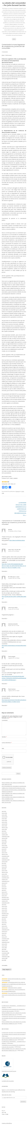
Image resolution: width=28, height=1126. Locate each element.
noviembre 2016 (5, 899)
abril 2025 (4, 811)
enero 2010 (4, 945)
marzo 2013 (4, 911)
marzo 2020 (4, 845)
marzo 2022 (4, 825)
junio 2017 (4, 886)
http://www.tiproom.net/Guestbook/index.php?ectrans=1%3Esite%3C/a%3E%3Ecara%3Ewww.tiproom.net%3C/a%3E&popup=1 (14, 678)
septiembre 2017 (5, 881)
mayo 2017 (4, 888)
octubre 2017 (5, 879)
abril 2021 (4, 831)
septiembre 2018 (5, 859)
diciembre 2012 (5, 913)
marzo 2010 (4, 944)
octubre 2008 (5, 954)
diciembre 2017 (5, 876)
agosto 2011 (4, 931)
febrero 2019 (5, 854)
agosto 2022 (4, 824)
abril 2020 (4, 843)
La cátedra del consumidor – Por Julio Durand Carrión (14, 4)
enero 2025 (4, 815)
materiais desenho (13, 624)
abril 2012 (4, 924)
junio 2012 (4, 920)
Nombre (4, 737)
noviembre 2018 (5, 856)
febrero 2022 (5, 827)
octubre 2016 (5, 901)
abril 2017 (4, 890)
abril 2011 (4, 935)
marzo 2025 (4, 813)
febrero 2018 (5, 872)
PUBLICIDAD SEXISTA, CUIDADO (15, 987)
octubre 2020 (5, 834)
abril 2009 (4, 949)
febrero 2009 (5, 951)
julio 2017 (4, 885)
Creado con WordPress (7, 1123)
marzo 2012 (4, 926)
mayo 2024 (4, 818)
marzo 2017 (4, 892)
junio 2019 (4, 849)
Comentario (5, 720)
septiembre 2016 (5, 902)
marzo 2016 (4, 906)
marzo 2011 (4, 936)
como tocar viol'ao (12, 607)
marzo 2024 (4, 820)
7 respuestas (5, 51)
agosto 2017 (4, 883)
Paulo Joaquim (11, 656)
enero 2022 (4, 829)
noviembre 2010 (5, 938)
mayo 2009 (4, 947)
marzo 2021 (4, 833)
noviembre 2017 (5, 877)
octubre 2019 (5, 847)
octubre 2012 (5, 915)
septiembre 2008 (5, 956)
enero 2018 (4, 874)
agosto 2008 (4, 958)
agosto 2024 (4, 816)
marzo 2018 (4, 870)
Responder (4, 544)
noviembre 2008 (5, 953)
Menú (14, 39)
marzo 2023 (4, 822)
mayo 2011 (4, 933)
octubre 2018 (5, 858)
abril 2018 (4, 868)
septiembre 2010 (5, 942)
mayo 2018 (4, 867)
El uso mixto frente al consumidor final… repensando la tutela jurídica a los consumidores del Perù (14, 994)
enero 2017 (4, 895)
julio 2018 (4, 863)
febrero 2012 (5, 928)
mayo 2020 (4, 842)
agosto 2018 (4, 861)
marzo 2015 (4, 908)
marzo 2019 (4, 852)
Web (3, 748)
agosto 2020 (4, 838)
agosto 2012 (4, 917)
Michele (10, 529)
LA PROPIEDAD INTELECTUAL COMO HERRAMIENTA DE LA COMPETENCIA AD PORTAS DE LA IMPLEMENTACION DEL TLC (20, 509)
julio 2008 (4, 960)
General (17, 491)
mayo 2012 (4, 922)
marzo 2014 (4, 910)
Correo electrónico (7, 742)
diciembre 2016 (5, 897)
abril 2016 (4, 904)
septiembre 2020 (5, 836)
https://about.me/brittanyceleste (17, 540)
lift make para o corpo (13, 576)
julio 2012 (4, 919)
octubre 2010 (5, 940)
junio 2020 (4, 840)
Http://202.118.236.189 (14, 549)
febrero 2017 (5, 893)
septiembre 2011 (5, 929)
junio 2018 (4, 865)
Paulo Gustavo (12, 689)
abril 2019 (4, 850)
